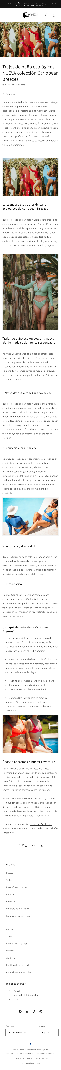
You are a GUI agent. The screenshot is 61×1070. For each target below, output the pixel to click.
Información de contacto (32, 1063)
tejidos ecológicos (12, 416)
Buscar (9, 872)
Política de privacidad (45, 1053)
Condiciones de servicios (18, 915)
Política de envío (42, 1058)
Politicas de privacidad (17, 908)
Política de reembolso (24, 1053)
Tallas (9, 880)
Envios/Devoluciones (16, 887)
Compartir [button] (11, 94)
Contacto (11, 901)
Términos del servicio (23, 1058)
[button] (6, 15)
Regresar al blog (32, 845)
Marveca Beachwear (28, 1049)
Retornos (11, 894)
